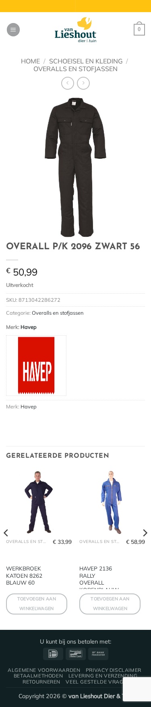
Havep (29, 327)
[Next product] (67, 83)
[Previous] (6, 549)
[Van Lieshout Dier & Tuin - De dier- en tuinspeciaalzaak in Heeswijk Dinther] (76, 30)
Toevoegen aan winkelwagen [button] (36, 603)
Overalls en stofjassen (75, 69)
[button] (13, 29)
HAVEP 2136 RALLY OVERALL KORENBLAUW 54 (99, 582)
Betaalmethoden (38, 676)
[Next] (144, 549)
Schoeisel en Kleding (86, 61)
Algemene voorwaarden (44, 670)
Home (30, 61)
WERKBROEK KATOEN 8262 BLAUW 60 (24, 575)
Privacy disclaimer (113, 670)
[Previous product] (83, 83)
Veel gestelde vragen (98, 682)
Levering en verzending (102, 676)
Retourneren (41, 682)
